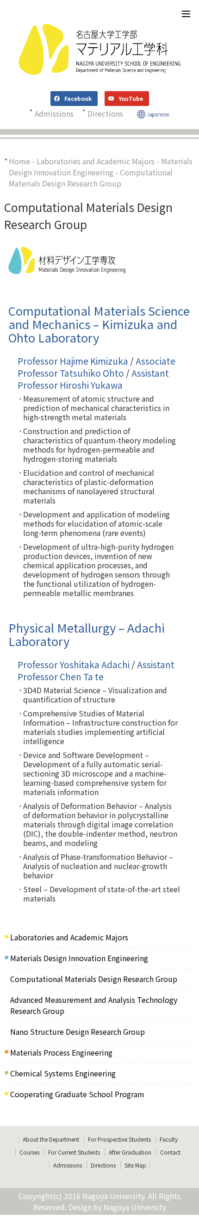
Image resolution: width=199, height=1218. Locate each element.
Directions (105, 113)
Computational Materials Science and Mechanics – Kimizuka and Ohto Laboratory (99, 324)
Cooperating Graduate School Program (77, 1094)
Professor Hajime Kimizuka (73, 360)
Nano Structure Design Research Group (77, 1031)
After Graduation (130, 1152)
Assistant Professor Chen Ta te (96, 670)
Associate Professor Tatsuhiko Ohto (96, 366)
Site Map (135, 1165)
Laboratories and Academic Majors (96, 161)
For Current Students (74, 1152)
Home (19, 161)
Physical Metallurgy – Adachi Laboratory (86, 634)
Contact (170, 1152)
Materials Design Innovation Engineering (101, 166)
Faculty (169, 1139)
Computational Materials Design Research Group (93, 978)
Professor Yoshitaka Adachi (74, 664)
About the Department (51, 1139)
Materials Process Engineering (61, 1052)
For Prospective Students (119, 1139)
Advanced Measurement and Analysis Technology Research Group (93, 1005)
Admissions (54, 113)
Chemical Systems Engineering (63, 1073)
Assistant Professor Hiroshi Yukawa (93, 379)
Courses (29, 1152)
